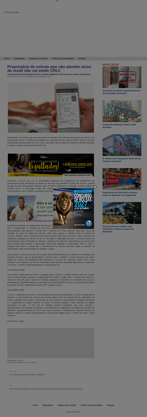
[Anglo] (73, 208)
